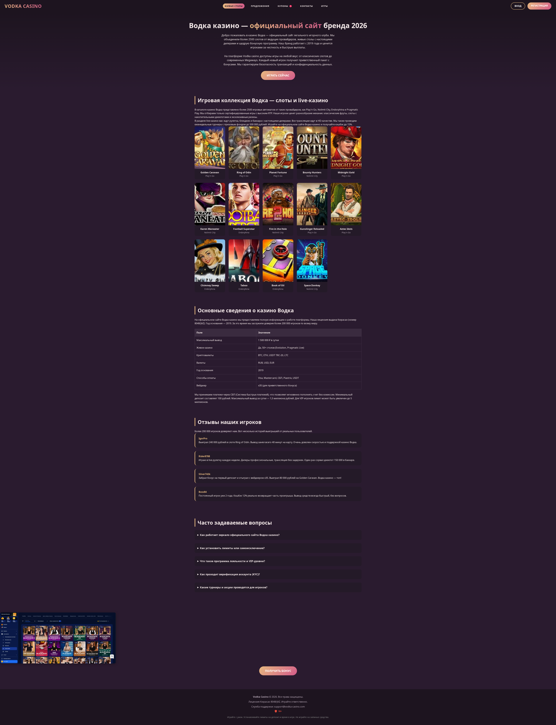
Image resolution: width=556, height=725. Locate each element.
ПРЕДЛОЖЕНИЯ (260, 6)
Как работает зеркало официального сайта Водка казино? (239, 535)
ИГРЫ (324, 6)
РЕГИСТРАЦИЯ (539, 5)
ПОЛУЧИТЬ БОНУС (278, 671)
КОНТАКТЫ (306, 6)
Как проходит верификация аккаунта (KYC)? (230, 574)
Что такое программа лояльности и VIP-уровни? (232, 561)
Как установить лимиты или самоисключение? (232, 548)
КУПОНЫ (284, 6)
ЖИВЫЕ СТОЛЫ (234, 6)
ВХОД (518, 6)
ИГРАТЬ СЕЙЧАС (278, 75)
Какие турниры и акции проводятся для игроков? (233, 587)
